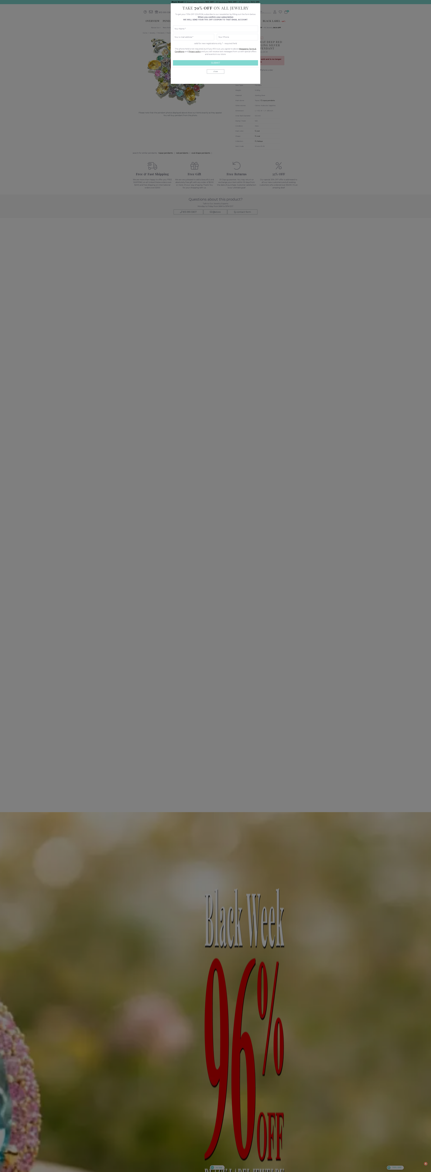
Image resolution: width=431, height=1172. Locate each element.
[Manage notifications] (426, 1163)
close (215, 71)
